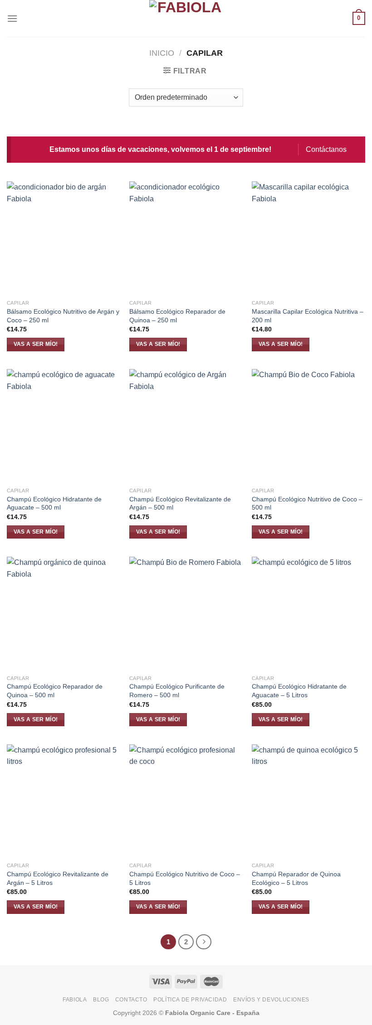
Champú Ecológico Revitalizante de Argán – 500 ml (180, 503)
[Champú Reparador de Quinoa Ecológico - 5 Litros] (308, 801)
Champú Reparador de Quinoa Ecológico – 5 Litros (296, 878)
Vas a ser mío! (36, 344)
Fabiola (75, 999)
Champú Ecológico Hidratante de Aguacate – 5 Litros (299, 691)
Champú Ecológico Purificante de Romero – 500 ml (177, 691)
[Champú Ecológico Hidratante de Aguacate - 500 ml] (63, 425)
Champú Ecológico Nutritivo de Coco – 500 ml (307, 503)
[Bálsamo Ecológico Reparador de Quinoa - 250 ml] (186, 238)
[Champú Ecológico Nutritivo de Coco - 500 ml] (308, 425)
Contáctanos (326, 149)
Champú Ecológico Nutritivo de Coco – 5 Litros (184, 878)
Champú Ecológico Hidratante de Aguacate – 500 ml (54, 503)
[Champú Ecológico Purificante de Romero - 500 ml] (186, 613)
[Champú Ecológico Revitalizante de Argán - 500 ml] (186, 425)
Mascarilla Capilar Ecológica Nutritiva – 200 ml (307, 316)
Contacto (131, 999)
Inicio (161, 53)
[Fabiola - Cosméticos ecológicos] (186, 18)
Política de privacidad (190, 999)
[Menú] (12, 18)
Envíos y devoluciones (271, 999)
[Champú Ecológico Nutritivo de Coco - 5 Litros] (186, 801)
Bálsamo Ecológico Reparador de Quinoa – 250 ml (177, 316)
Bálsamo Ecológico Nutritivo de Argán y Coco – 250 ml (63, 316)
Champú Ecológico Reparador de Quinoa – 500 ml (55, 691)
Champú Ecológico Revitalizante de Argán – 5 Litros (57, 878)
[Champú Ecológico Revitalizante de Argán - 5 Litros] (63, 801)
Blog (101, 999)
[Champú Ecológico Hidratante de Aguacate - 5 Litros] (308, 613)
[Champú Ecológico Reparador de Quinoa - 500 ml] (63, 613)
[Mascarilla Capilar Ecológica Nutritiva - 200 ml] (308, 238)
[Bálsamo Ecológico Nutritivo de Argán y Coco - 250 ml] (63, 238)
